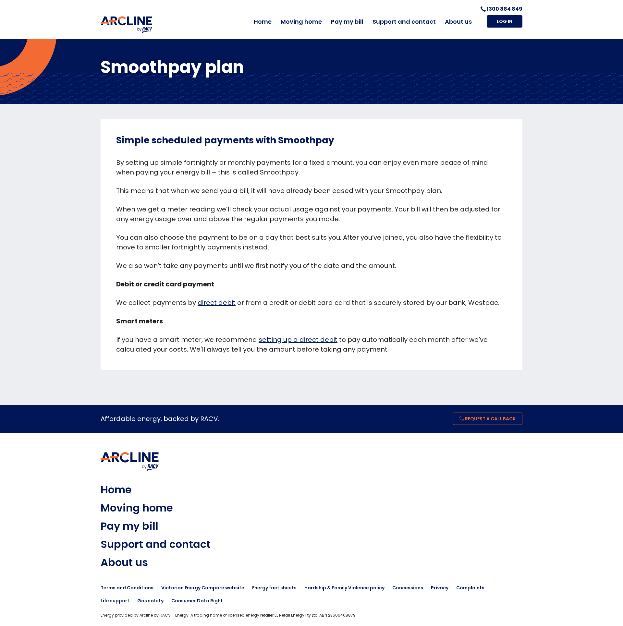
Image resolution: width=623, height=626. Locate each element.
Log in (504, 21)
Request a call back (490, 418)
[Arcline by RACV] (127, 24)
